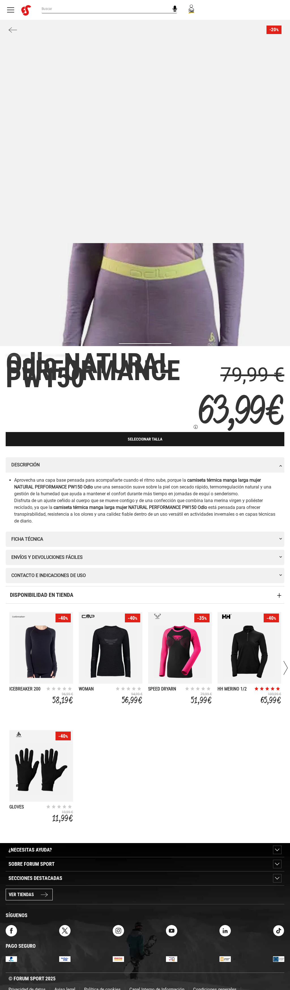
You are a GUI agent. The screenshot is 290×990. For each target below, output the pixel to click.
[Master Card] (118, 959)
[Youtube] (171, 930)
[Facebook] (11, 930)
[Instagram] (118, 930)
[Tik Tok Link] (278, 930)
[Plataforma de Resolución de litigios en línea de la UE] (278, 959)
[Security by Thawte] (171, 959)
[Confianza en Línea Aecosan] (225, 959)
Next (285, 668)
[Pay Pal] (11, 959)
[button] (277, 969)
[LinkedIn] (225, 930)
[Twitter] (65, 930)
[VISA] (65, 959)
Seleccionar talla (145, 439)
